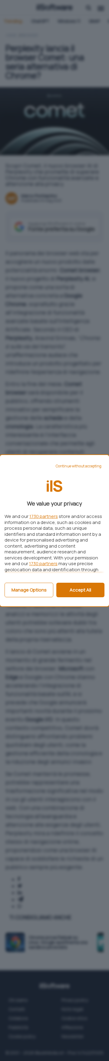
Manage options (29, 590)
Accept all (80, 590)
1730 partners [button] (43, 516)
